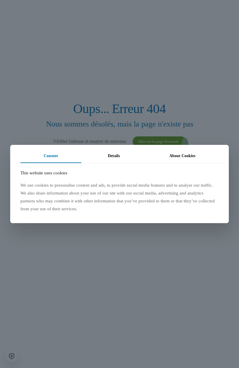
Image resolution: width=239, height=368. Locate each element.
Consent (51, 156)
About (182, 156)
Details (114, 156)
